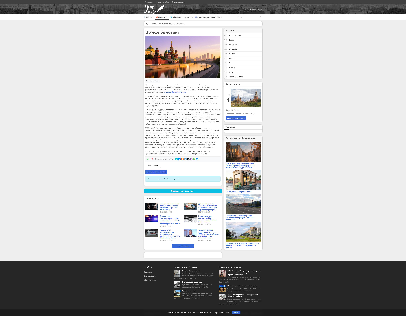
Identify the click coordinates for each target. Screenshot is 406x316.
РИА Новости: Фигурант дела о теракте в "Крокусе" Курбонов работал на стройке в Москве (244, 273)
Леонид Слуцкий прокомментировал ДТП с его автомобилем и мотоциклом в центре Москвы (208, 234)
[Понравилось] (148, 159)
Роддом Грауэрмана (191, 271)
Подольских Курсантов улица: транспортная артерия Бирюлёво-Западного (240, 217)
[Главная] (146, 24)
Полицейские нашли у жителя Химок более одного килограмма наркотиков (170, 207)
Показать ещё (183, 246)
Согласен (236, 313)
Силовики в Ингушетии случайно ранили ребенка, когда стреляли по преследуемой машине (170, 220)
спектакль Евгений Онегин (174, 92)
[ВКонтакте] (179, 159)
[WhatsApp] (194, 159)
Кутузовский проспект (192, 282)
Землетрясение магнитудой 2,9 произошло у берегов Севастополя (207, 219)
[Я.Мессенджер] (176, 159)
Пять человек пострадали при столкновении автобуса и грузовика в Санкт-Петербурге (170, 234)
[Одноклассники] (182, 159)
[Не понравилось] (152, 159)
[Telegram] (185, 159)
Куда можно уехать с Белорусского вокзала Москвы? (242, 295)
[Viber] (191, 159)
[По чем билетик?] (183, 57)
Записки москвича (152, 81)
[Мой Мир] (197, 159)
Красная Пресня (189, 291)
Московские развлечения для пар (242, 286)
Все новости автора (237, 118)
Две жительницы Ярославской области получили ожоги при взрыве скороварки (207, 207)
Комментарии (152, 165)
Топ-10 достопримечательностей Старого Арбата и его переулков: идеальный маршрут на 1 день (240, 166)
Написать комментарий (156, 172)
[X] (188, 159)
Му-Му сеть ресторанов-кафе (239, 192)
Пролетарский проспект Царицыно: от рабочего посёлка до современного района (242, 245)
